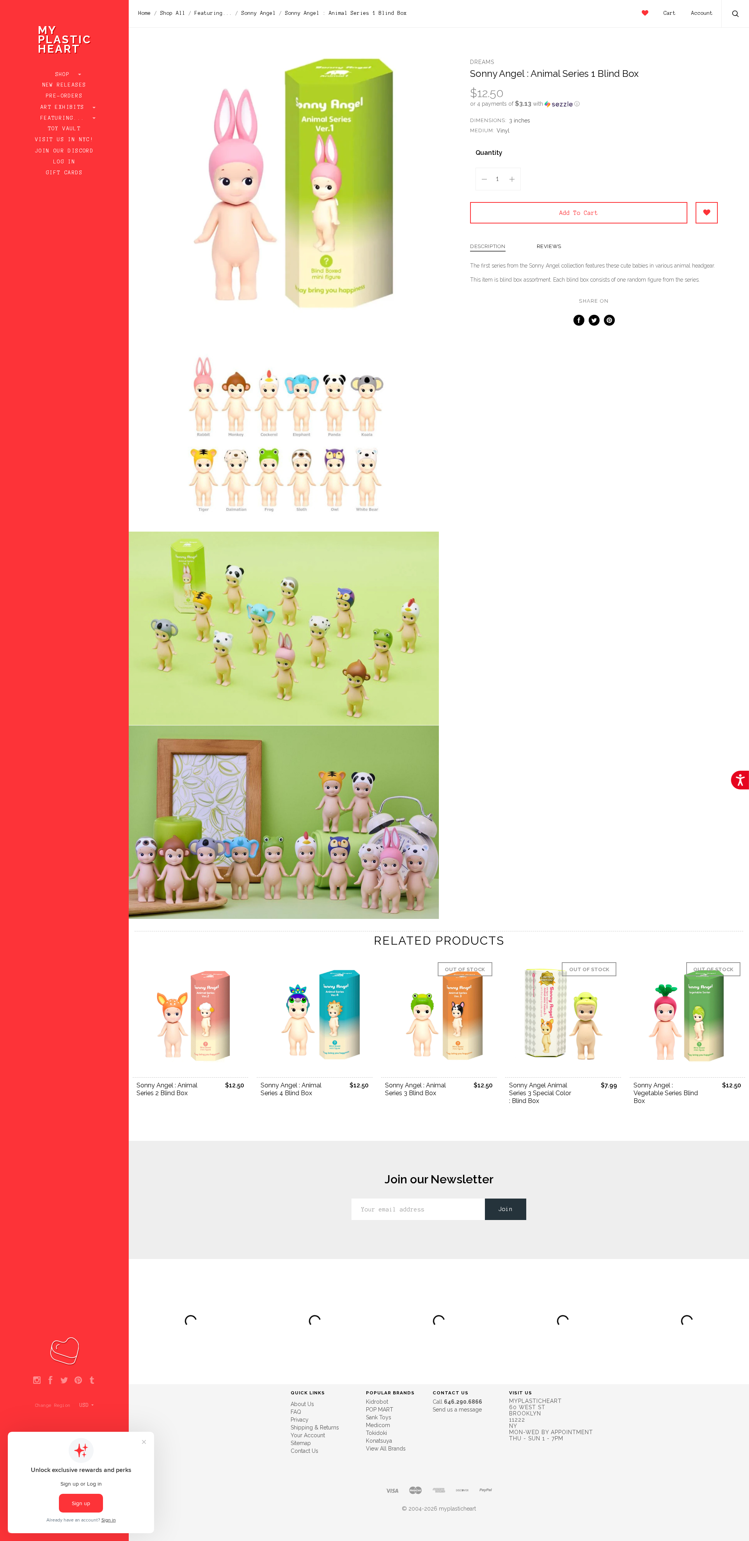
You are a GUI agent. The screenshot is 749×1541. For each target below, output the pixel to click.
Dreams (482, 62)
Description (488, 246)
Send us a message (457, 1409)
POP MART (379, 1409)
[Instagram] (37, 1380)
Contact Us (304, 1451)
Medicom (378, 1425)
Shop (64, 74)
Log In (64, 162)
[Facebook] (50, 1380)
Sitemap (301, 1443)
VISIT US (520, 1393)
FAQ (296, 1412)
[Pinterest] (78, 1380)
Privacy (300, 1420)
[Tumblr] (92, 1380)
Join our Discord (64, 151)
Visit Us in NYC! (64, 139)
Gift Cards (64, 173)
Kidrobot (377, 1402)
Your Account (308, 1435)
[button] (594, 104)
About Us (302, 1404)
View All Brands (386, 1448)
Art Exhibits (64, 107)
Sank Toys (378, 1417)
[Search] (735, 15)
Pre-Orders (64, 96)
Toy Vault (64, 128)
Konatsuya (379, 1441)
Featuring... (64, 118)
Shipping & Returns (315, 1427)
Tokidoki (376, 1433)
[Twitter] (64, 1380)
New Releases (65, 85)
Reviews (549, 246)
